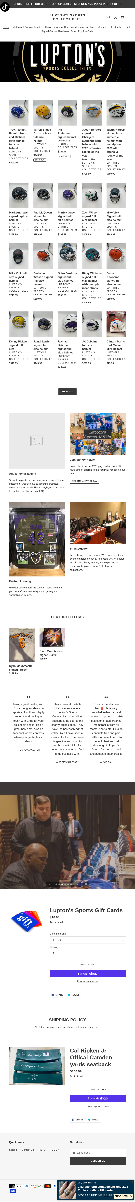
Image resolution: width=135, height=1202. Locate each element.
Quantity (54, 947)
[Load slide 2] (59, 884)
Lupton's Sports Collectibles (67, 17)
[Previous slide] (50, 884)
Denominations (58, 933)
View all (67, 391)
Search (13, 1149)
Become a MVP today (84, 481)
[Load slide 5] (68, 884)
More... (107, 1196)
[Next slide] (77, 884)
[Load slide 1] (56, 884)
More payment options (87, 981)
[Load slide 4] (65, 884)
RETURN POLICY (49, 1149)
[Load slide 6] (71, 884)
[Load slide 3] (62, 884)
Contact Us (28, 1149)
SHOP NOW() (123, 1196)
